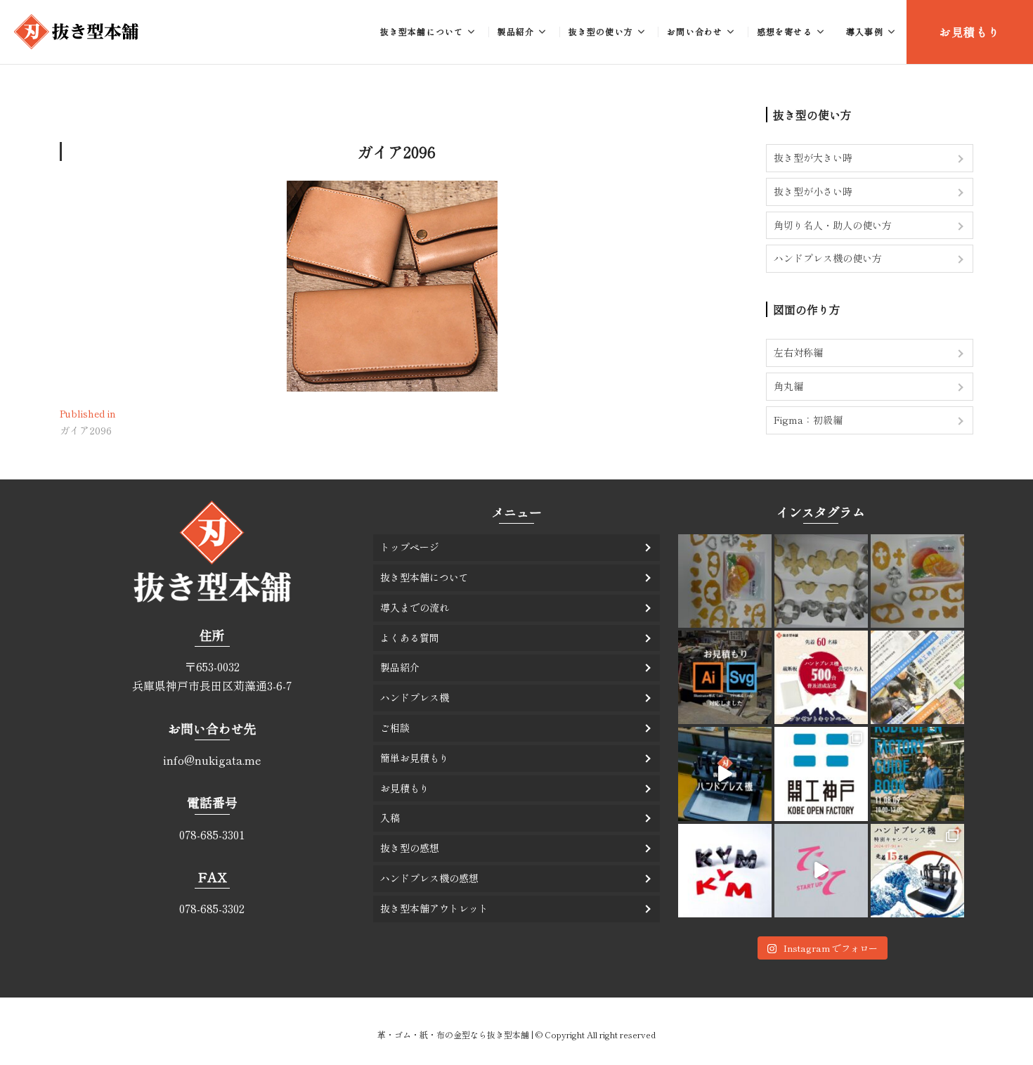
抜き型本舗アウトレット (434, 908)
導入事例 (864, 31)
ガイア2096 (396, 151)
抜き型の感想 (409, 848)
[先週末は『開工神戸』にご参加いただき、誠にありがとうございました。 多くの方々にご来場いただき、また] (821, 773)
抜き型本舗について (422, 31)
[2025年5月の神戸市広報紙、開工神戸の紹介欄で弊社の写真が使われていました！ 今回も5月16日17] (917, 677)
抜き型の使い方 (601, 31)
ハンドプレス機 (414, 697)
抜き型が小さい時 (813, 191)
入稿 (390, 818)
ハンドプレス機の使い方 (828, 258)
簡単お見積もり (414, 758)
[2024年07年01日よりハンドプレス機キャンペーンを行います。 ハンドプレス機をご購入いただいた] (917, 870)
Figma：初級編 (808, 420)
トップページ (409, 547)
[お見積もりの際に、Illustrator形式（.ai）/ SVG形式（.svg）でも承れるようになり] (725, 677)
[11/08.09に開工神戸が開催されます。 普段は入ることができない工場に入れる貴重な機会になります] (917, 773)
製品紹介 (516, 31)
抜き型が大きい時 (813, 157)
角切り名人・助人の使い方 (833, 225)
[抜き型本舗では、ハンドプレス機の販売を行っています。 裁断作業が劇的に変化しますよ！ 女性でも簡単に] (725, 773)
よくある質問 (409, 638)
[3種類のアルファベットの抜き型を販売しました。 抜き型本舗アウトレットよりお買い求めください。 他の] (725, 870)
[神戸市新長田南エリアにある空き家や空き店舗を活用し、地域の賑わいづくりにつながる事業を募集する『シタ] (821, 870)
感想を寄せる (784, 31)
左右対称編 (798, 352)
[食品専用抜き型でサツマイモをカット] (821, 581)
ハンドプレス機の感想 (429, 878)
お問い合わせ (694, 31)
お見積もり (970, 31)
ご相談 (395, 728)
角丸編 (788, 386)
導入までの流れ (414, 607)
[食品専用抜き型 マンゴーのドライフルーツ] (725, 581)
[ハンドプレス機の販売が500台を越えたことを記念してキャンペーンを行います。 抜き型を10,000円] (821, 677)
